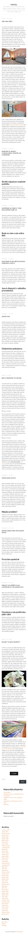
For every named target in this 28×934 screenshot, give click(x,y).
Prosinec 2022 (6, 884)
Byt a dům (4, 922)
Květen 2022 (5, 891)
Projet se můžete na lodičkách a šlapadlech (13, 586)
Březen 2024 (5, 858)
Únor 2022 (5, 896)
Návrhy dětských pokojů (16, 125)
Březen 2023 (5, 879)
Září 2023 (4, 868)
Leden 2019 (5, 910)
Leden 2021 (5, 905)
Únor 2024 (5, 860)
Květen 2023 (5, 875)
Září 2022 (4, 888)
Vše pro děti (7, 21)
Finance (3, 18)
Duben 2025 (5, 839)
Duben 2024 (5, 856)
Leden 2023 (5, 882)
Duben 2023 (5, 877)
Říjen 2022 (4, 886)
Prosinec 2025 (6, 830)
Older (14, 773)
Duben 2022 (5, 893)
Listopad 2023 (6, 865)
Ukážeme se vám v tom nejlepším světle (11, 209)
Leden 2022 (5, 898)
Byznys (4, 923)
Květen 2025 (5, 837)
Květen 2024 (5, 854)
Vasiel (14, 5)
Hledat (3, 779)
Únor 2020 (5, 909)
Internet (3, 639)
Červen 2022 (5, 889)
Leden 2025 (5, 844)
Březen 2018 (5, 914)
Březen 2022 (5, 895)
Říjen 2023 (4, 867)
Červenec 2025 (6, 833)
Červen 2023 (5, 874)
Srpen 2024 (5, 851)
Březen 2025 (5, 840)
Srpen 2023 (5, 870)
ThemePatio (19, 931)
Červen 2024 (5, 853)
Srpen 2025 (5, 832)
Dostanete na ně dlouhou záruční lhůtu (13, 262)
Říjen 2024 (4, 849)
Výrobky (3, 375)
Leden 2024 (5, 861)
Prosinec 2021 (6, 900)
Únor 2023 (5, 881)
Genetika (6, 316)
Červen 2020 (5, 907)
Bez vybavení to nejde (11, 378)
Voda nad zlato (9, 478)
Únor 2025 (5, 842)
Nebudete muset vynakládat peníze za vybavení (11, 153)
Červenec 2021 (6, 902)
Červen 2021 (5, 903)
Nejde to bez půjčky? (11, 642)
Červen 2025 (5, 835)
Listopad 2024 (6, 847)
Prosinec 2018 (6, 912)
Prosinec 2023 (6, 863)
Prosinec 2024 (6, 846)
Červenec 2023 (6, 872)
